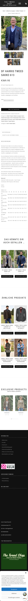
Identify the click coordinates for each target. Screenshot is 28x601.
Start (4, 11)
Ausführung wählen (7, 276)
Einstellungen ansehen (14, 597)
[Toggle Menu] (20, 3)
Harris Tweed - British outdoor (9, 5)
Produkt (7, 412)
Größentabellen (5, 478)
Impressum (4, 444)
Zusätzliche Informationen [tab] (10, 135)
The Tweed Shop (9, 3)
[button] (26, 573)
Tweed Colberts (4, 121)
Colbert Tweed (19, 11)
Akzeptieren (14, 589)
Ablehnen (14, 593)
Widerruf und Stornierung (7, 451)
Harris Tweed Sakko (10, 123)
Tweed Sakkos (11, 121)
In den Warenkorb (14, 109)
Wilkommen (4, 440)
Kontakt (4, 442)
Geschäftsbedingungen (7, 447)
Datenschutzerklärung (7, 449)
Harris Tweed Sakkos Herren (19, 119)
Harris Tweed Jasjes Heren (16, 117)
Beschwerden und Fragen (7, 454)
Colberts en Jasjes (10, 11)
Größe (2, 99)
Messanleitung (5, 480)
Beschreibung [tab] (6, 132)
